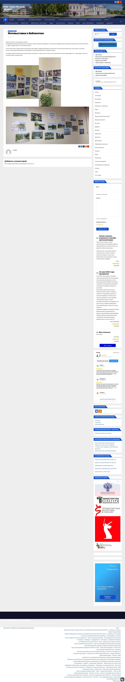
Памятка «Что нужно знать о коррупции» (105, 445)
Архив (100, 641)
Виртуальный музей (100, 119)
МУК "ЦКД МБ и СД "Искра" (14, 8)
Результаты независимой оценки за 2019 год (106, 468)
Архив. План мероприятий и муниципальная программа (107, 643)
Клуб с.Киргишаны (87, 23)
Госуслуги (97, 420)
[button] (120, 21)
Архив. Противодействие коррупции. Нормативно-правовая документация (103, 645)
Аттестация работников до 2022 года (105, 649)
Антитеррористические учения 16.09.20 (88, 641)
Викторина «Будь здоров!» (80, 653)
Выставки (97, 123)
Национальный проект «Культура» (103, 433)
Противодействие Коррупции (102, 164)
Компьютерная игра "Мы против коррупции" (105, 450)
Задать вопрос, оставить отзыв (102, 471)
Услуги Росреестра (99, 424)
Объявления (100, 23)
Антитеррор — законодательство (92, 639)
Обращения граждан (35, 19)
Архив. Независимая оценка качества (83, 643)
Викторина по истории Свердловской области (98, 653)
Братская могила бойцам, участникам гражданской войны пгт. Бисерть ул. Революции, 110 (99, 651)
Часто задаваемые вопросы (67, 19)
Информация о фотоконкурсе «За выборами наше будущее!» (80, 665)
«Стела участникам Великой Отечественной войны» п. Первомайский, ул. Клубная (101, 635)
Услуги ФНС (98, 422)
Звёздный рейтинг (101, 222)
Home (117, 628)
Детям (119, 655)
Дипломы (97, 130)
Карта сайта (118, 665)
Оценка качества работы (107, 671)
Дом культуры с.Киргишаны (96, 663)
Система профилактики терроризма (73, 677)
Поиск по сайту (117, 671)
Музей (78, 23)
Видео (51, 23)
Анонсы (97, 92)
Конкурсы (97, 151)
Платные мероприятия (100, 161)
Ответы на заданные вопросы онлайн (85, 671)
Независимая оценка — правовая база (92, 669)
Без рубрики (98, 99)
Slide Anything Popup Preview (114, 679)
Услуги (106, 19)
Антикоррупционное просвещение (112, 637)
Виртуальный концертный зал (102, 116)
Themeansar (31, 628)
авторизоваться (30, 163)
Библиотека (24, 23)
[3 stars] (99, 225)
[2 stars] (98, 225)
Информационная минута (101, 144)
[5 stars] (102, 225)
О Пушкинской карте (95, 19)
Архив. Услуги (117, 647)
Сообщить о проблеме (107, 597)
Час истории (98, 175)
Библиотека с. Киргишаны (39, 23)
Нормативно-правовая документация (112, 669)
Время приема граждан (105, 655)
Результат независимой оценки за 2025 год (105, 459)
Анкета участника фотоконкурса (95, 637)
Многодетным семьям (11, 23)
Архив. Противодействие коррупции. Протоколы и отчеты (85, 647)
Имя (97, 186)
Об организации (50, 19)
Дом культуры (60, 23)
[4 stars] (101, 225)
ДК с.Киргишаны (78, 663)
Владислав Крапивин (115, 653)
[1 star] (97, 225)
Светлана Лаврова (116, 675)
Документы (21, 19)
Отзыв (98, 198)
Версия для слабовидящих (109, 44)
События (70, 23)
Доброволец (98, 133)
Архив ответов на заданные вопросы (112, 641)
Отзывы (98, 671)
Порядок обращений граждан (81, 673)
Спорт (96, 171)
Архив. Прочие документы (106, 647)
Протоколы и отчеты (94, 673)
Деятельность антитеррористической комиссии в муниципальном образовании (102, 657)
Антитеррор (82, 19)
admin (15, 150)
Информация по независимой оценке (104, 465)
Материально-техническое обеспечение (95, 667)
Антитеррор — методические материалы (111, 639)
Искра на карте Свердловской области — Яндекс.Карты (107, 401)
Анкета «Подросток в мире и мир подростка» (76, 637)
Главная (11, 19)
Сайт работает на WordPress (10, 628)
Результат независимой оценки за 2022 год (105, 462)
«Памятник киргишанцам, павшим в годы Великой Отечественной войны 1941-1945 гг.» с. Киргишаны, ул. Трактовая (92, 633)
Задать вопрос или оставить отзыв (112, 663)
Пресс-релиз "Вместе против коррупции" (105, 443)
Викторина (97, 112)
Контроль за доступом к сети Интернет (75, 667)
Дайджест (109, 23)
